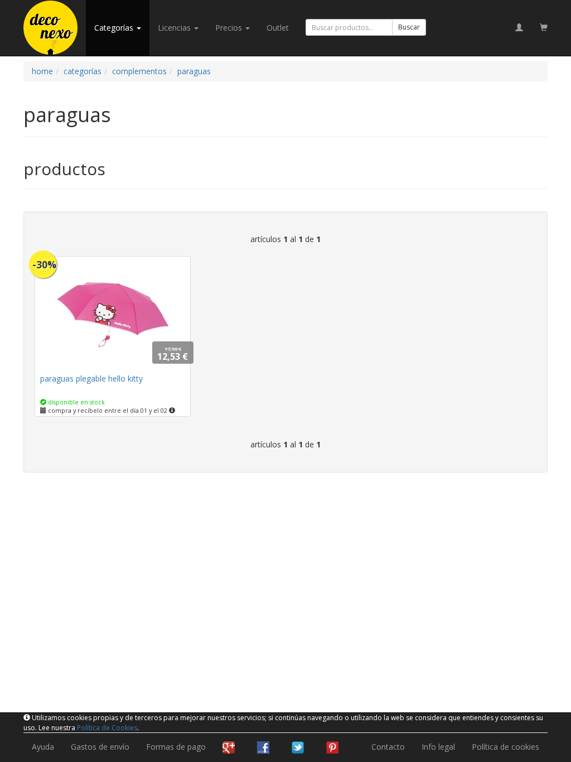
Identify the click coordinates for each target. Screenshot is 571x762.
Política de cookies (505, 746)
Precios (229, 27)
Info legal (438, 746)
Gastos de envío (100, 746)
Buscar (409, 27)
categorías (115, 27)
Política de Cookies (107, 727)
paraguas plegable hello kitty (91, 378)
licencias (175, 27)
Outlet (278, 27)
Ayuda (43, 746)
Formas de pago (176, 746)
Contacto (388, 746)
